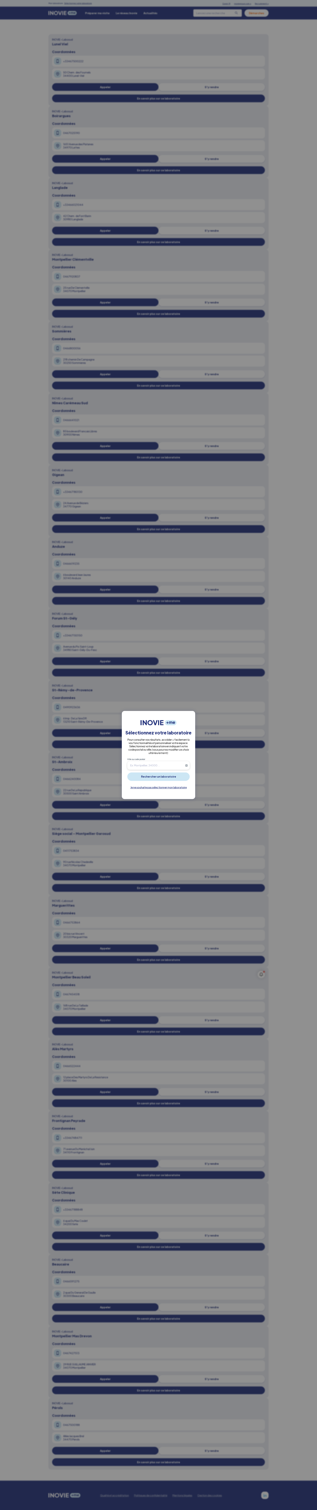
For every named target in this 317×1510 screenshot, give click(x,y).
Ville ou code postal (136, 759)
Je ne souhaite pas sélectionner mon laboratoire (158, 787)
